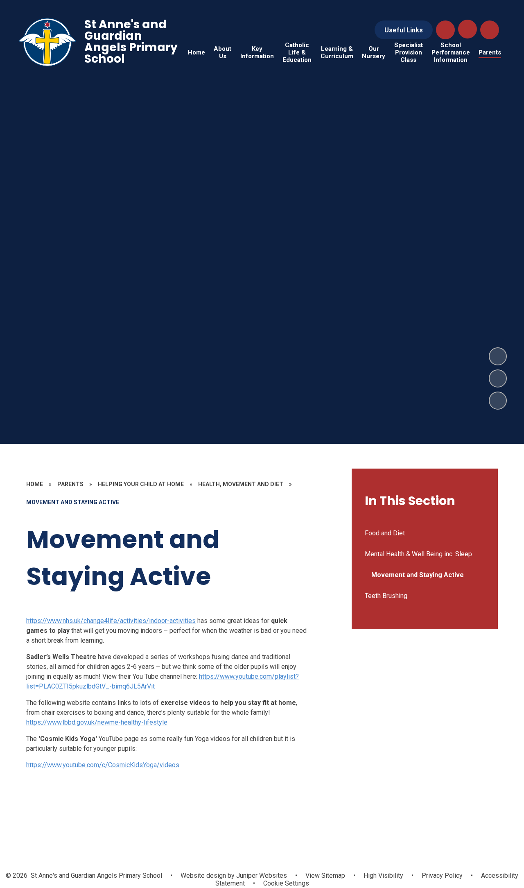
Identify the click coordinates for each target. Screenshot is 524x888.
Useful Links (403, 30)
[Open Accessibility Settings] (489, 29)
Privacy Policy (442, 875)
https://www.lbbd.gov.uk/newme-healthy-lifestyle (96, 722)
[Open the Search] (445, 29)
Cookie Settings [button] (286, 883)
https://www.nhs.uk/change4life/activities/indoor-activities (111, 621)
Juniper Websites (261, 875)
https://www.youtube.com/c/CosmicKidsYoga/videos (102, 765)
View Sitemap (325, 875)
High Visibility (383, 875)
